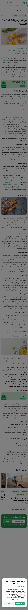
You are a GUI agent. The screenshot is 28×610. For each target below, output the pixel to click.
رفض (8, 603)
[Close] (24, 581)
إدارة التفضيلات (21, 586)
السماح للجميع (20, 603)
